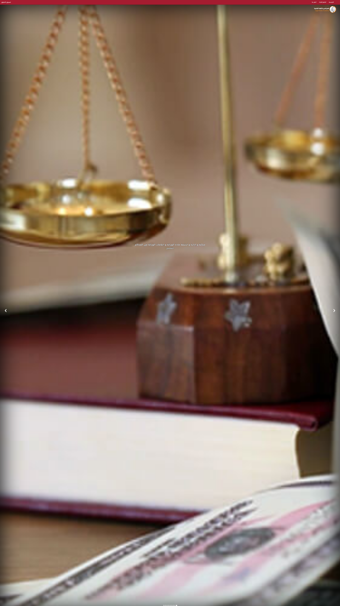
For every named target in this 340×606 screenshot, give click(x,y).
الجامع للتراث (322, 2)
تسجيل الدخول (6, 2)
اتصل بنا (314, 2)
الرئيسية (331, 2)
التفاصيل (170, 248)
